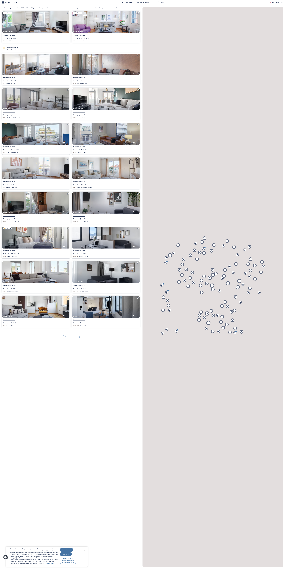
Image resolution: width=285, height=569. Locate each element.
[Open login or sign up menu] (282, 2)
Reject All (66, 554)
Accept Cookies (66, 550)
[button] (212, 331)
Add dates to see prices (9, 35)
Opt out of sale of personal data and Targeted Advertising (68, 560)
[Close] (84, 550)
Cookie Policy (50, 563)
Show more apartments (71, 337)
